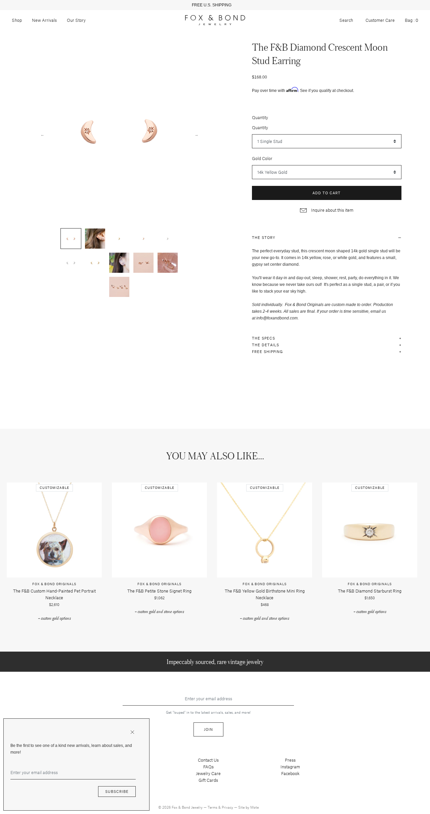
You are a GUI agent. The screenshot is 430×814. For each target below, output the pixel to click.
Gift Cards (208, 780)
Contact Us (208, 760)
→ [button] (197, 134)
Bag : (411, 20)
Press (290, 760)
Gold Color (262, 158)
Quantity (260, 117)
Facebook (290, 773)
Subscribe (117, 791)
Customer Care (380, 20)
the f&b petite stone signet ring (159, 591)
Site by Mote (248, 807)
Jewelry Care (208, 773)
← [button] (42, 134)
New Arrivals (44, 20)
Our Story (76, 20)
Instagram (290, 766)
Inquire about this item (331, 210)
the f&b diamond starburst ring (369, 591)
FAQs (208, 766)
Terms (213, 807)
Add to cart (326, 193)
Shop (17, 20)
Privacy (228, 807)
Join (208, 729)
